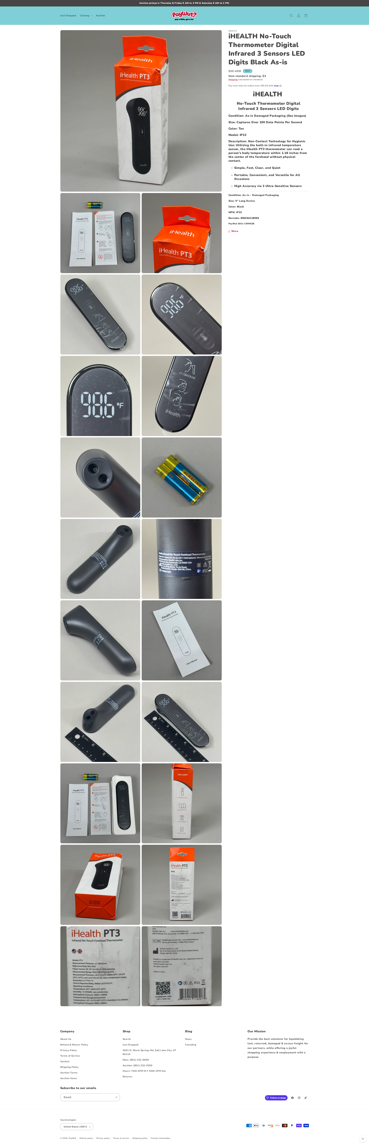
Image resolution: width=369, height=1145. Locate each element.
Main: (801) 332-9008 (136, 1059)
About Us (65, 1039)
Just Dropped (131, 1044)
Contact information (160, 1138)
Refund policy (86, 1138)
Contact (65, 1061)
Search (127, 1039)
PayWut (72, 1138)
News (188, 1039)
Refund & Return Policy (74, 1044)
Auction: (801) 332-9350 (138, 1065)
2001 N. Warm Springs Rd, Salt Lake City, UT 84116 (149, 1052)
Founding (190, 1044)
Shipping (233, 79)
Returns (127, 1076)
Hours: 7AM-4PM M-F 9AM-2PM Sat (144, 1071)
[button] (86, 15)
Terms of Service (70, 1055)
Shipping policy (139, 1138)
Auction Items (68, 1078)
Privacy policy (103, 1138)
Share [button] (234, 231)
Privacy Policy (68, 1050)
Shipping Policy (69, 1067)
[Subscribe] (116, 1097)
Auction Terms (69, 1072)
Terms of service (121, 1138)
